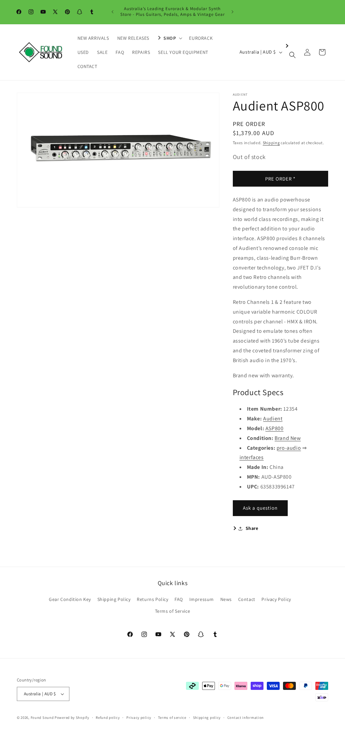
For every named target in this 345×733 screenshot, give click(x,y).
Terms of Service (172, 611)
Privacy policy (138, 717)
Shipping (271, 142)
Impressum (201, 599)
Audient (272, 418)
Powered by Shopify (72, 717)
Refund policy (108, 717)
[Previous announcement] (112, 11)
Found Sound (42, 717)
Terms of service (172, 717)
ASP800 (274, 428)
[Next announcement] (232, 11)
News (226, 599)
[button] (169, 38)
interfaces (252, 457)
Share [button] (252, 528)
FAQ (179, 599)
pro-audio (289, 447)
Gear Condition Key (70, 599)
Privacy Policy (276, 599)
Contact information (245, 717)
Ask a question (260, 508)
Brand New (288, 438)
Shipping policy (207, 717)
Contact (246, 599)
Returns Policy (152, 599)
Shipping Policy (114, 599)
